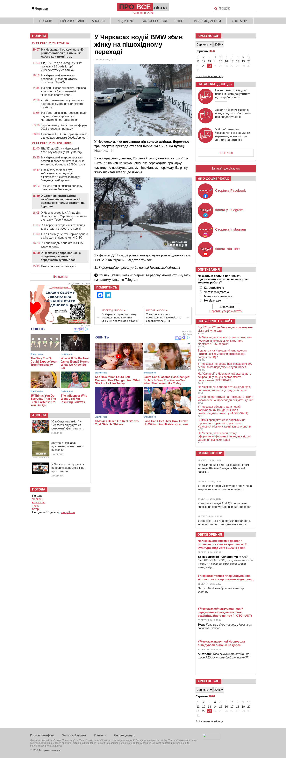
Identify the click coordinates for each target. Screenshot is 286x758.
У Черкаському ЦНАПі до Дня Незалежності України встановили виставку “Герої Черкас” (64, 216)
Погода (38, 489)
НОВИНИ (39, 36)
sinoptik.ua (68, 512)
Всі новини (60, 276)
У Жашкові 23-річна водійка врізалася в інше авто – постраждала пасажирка (224, 522)
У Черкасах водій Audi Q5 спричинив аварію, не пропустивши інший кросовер (224, 505)
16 (226, 61)
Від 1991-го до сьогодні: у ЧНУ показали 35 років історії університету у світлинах (61, 66)
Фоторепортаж (155, 21)
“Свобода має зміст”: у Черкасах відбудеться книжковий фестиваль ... (67, 425)
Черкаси (41, 8)
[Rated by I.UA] (211, 738)
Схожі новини (209, 453)
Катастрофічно (214, 287)
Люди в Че (126, 21)
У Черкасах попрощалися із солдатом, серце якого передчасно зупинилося (61, 256)
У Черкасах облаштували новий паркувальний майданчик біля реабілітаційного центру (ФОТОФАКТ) (223, 410)
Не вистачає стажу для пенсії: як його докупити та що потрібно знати (232, 94)
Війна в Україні (72, 21)
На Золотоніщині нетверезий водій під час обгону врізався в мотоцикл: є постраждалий (64, 116)
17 (231, 61)
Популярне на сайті (215, 321)
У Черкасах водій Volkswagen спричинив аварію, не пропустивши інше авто (225, 487)
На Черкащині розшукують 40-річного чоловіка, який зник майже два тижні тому (62, 53)
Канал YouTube (227, 249)
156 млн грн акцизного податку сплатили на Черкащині (61, 187)
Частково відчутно (216, 292)
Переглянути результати (225, 311)
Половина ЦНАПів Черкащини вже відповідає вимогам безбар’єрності (64, 135)
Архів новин (208, 36)
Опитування (208, 269)
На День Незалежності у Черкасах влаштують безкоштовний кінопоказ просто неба (64, 91)
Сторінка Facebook (230, 190)
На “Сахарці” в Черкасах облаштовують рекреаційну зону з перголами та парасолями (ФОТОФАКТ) (224, 377)
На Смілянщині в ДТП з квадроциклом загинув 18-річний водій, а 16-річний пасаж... (223, 468)
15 (220, 61)
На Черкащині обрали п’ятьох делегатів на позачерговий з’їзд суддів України (224, 388)
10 (248, 57)
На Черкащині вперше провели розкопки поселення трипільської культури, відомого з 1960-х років (63, 161)
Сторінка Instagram (230, 229)
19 (243, 61)
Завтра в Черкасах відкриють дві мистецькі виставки (67, 446)
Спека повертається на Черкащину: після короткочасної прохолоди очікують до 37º (225, 398)
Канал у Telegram (229, 210)
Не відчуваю (212, 300)
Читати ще (226, 152)
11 (198, 61)
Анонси (98, 21)
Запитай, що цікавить (225, 168)
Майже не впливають (218, 296)
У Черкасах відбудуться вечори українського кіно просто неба (67, 467)
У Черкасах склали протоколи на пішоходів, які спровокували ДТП (163, 317)
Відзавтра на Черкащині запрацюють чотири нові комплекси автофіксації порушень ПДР (222, 354)
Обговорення (209, 534)
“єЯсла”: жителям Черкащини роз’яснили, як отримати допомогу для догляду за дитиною (232, 134)
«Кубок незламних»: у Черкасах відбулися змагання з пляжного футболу (62, 104)
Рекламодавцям (207, 21)
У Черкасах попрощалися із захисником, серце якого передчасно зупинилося (225, 365)
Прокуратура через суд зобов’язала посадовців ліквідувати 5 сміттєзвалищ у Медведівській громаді (60, 175)
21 (198, 65)
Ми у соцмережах (213, 178)
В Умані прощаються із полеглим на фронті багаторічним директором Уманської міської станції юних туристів (224, 423)
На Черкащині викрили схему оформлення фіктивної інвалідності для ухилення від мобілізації (224, 436)
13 (209, 61)
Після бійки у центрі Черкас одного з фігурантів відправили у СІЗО (64, 235)
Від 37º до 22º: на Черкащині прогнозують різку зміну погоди (61, 150)
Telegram (131, 280)
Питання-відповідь (214, 84)
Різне (179, 21)
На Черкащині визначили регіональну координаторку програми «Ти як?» (59, 79)
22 (203, 65)
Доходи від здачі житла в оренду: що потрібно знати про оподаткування (233, 113)
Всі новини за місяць (209, 76)
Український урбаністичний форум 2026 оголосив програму (64, 126)
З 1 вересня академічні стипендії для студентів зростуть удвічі (63, 226)
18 (237, 61)
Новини (45, 21)
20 (248, 61)
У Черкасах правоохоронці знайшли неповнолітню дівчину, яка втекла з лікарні (120, 317)
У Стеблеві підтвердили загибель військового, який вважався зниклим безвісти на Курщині (62, 201)
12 (203, 61)
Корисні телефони (42, 735)
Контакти (239, 21)
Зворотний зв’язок (74, 735)
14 (215, 61)
